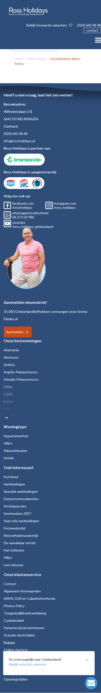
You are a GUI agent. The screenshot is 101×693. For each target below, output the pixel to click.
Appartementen (16, 436)
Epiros (8, 401)
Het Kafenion (14, 550)
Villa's (8, 443)
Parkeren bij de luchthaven (24, 628)
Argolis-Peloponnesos (21, 372)
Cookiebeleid (14, 620)
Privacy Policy (14, 606)
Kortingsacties (15, 506)
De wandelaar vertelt (20, 543)
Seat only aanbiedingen (21, 521)
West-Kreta (36, 59)
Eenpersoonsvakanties (21, 499)
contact (92, 30)
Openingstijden (16, 679)
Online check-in (16, 650)
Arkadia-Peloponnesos (21, 379)
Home (19, 59)
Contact (10, 584)
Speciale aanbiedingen (21, 491)
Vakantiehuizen (15, 450)
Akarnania (11, 350)
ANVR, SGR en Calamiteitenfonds (29, 598)
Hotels (9, 458)
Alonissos (11, 357)
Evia (7, 409)
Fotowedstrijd (14, 528)
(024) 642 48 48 (89, 25)
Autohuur (11, 477)
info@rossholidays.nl (19, 141)
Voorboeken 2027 (17, 513)
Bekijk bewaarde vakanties (47, 25)
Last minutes (14, 565)
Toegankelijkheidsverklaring (25, 613)
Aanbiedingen (14, 484)
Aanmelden (15, 332)
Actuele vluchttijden (19, 635)
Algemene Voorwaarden (22, 591)
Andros (9, 365)
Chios (8, 387)
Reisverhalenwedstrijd (21, 535)
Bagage (9, 642)
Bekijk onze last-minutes (27, 664)
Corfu (8, 394)
